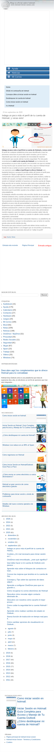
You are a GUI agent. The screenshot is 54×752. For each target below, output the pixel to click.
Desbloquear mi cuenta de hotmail (18, 98)
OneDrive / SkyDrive (11, 334)
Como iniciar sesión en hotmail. (14, 416)
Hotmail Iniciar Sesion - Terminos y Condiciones (23, 739)
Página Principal (28, 245)
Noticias (15, 73)
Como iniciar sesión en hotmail (17, 102)
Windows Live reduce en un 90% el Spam (18, 445)
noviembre (12, 539)
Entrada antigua (44, 245)
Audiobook (7, 304)
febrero (11, 649)
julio (10, 632)
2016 (8, 663)
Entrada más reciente (10, 245)
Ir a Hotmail (10, 106)
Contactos (7, 313)
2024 (8, 522)
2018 (8, 656)
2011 (8, 680)
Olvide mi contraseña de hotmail (17, 91)
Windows (7, 357)
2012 (8, 676)
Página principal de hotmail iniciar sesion (21, 737)
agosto (11, 628)
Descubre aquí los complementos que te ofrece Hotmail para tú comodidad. (24, 371)
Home (8, 87)
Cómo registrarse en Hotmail (13, 455)
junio (10, 635)
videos (6, 354)
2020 (8, 532)
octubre (11, 542)
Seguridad (7, 343)
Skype (5, 346)
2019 (8, 653)
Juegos (6, 319)
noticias (6, 331)
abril (10, 642)
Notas (13, 237)
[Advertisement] (27, 38)
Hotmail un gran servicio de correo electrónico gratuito (15, 485)
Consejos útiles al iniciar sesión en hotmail (21, 94)
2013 (8, 673)
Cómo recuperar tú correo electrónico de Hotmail (27, 591)
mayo (10, 638)
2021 (8, 529)
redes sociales (9, 340)
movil (5, 325)
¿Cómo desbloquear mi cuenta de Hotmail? (18, 435)
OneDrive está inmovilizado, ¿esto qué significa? (27, 560)
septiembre (13, 545)
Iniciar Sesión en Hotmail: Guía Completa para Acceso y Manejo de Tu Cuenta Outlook (19, 426)
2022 (8, 526)
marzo (11, 645)
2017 (8, 660)
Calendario (7, 310)
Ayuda (14, 68)
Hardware (7, 316)
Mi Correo (16, 77)
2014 (8, 670)
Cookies (9, 742)
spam (5, 349)
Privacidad (7, 337)
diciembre (12, 535)
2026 (8, 519)
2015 (8, 666)
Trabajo (6, 352)
